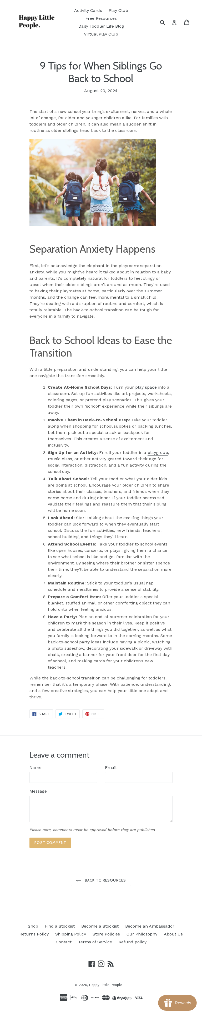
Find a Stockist (60, 926)
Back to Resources (105, 880)
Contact (64, 941)
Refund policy (133, 941)
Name (35, 767)
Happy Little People (105, 985)
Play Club (118, 10)
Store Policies (106, 934)
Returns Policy (34, 934)
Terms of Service (95, 941)
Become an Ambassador (149, 926)
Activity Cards (88, 10)
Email (111, 767)
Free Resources (101, 18)
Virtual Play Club (101, 34)
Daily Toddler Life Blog (101, 26)
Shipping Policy (70, 934)
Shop (33, 926)
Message (38, 791)
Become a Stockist (100, 926)
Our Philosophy (142, 934)
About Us (173, 934)
